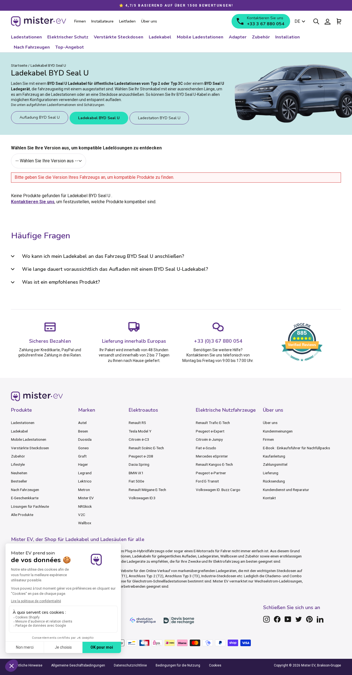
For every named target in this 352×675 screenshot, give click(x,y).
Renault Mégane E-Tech (147, 489)
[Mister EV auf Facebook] (277, 619)
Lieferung (270, 473)
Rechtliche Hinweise (26, 665)
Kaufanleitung (274, 456)
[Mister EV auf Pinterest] (309, 619)
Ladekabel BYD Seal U (99, 118)
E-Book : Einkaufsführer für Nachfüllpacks (296, 448)
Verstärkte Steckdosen (30, 448)
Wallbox (84, 523)
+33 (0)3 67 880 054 (218, 341)
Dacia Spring (139, 464)
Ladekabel (19, 431)
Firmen (268, 439)
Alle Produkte (22, 514)
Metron (84, 489)
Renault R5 (137, 422)
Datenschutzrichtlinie (130, 665)
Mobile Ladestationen (28, 439)
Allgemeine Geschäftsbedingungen (78, 665)
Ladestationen (22, 422)
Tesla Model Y (140, 431)
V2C (81, 514)
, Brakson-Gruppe (328, 665)
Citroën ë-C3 (139, 439)
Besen (83, 431)
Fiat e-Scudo (206, 448)
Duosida (85, 439)
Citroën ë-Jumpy (209, 439)
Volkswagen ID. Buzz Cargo (218, 489)
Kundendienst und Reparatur (286, 489)
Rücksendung (274, 481)
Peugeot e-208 (141, 456)
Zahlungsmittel (275, 464)
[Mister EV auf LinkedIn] (320, 619)
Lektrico (85, 481)
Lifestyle (18, 464)
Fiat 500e (136, 481)
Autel (82, 422)
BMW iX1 (136, 473)
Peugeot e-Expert (210, 431)
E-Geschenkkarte (24, 498)
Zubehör (18, 456)
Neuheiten (19, 473)
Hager (83, 464)
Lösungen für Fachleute (30, 506)
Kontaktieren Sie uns (32, 201)
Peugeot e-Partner (211, 473)
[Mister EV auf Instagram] (266, 619)
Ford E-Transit (207, 481)
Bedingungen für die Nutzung (178, 665)
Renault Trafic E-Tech (213, 422)
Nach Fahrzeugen (25, 489)
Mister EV (86, 498)
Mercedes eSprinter (212, 456)
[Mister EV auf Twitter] (298, 619)
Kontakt (269, 498)
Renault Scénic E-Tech (146, 448)
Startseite (19, 65)
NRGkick (85, 506)
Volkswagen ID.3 (142, 498)
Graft (82, 456)
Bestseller (19, 481)
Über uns (270, 422)
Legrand (85, 473)
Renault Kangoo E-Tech (214, 464)
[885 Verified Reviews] (302, 364)
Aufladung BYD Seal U (40, 117)
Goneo (83, 448)
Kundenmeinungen (278, 431)
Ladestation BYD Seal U (159, 118)
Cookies (215, 665)
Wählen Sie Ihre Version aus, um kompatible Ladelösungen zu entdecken (86, 147)
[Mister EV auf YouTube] (288, 619)
